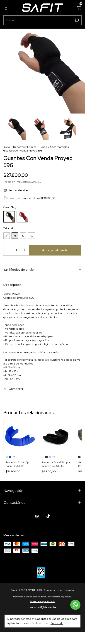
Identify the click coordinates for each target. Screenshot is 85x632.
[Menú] (6, 8)
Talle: (8, 228)
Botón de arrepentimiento (42, 601)
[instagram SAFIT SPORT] (37, 516)
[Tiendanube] (42, 608)
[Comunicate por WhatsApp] (75, 605)
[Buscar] (76, 20)
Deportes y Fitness (24, 147)
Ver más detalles (17, 190)
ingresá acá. (66, 596)
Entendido (57, 623)
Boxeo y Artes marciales (54, 147)
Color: (11, 207)
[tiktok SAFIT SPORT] (48, 516)
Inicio (6, 147)
